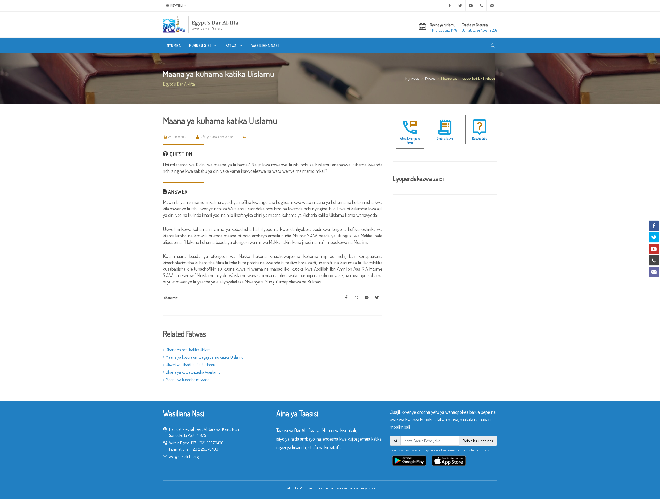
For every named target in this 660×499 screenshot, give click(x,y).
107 (193, 442)
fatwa (430, 78)
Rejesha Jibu (479, 138)
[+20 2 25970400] (481, 5)
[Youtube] (471, 5)
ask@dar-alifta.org (184, 456)
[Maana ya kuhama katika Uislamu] (346, 297)
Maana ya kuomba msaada (187, 379)
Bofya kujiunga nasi (478, 440)
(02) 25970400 (211, 442)
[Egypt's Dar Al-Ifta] (201, 24)
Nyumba (412, 78)
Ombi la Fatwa (445, 138)
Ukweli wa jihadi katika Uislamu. (191, 364)
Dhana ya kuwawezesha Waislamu (193, 372)
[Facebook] (449, 5)
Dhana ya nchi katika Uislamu (189, 349)
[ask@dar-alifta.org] (492, 5)
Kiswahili (176, 5)
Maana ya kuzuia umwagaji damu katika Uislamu (204, 357)
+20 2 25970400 (204, 449)
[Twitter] (460, 5)
